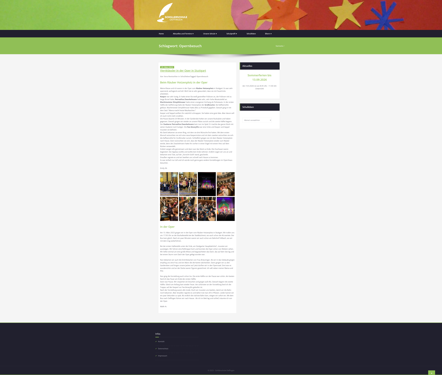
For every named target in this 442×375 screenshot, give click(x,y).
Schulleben (251, 33)
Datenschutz (163, 348)
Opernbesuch (202, 76)
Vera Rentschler (171, 76)
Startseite (279, 46)
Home (161, 33)
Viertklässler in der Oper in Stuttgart (183, 70)
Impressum (162, 356)
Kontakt (161, 341)
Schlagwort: (180, 45)
